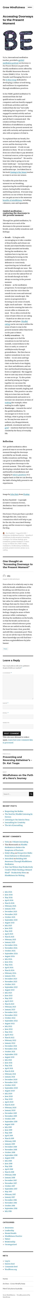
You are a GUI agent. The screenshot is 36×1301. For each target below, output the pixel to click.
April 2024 (9, 968)
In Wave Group (11, 80)
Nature (7, 1239)
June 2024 (9, 962)
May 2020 (9, 1099)
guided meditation (17, 541)
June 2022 (8, 1029)
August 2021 (9, 1057)
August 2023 (9, 990)
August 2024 (10, 956)
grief (7, 428)
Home (5, 1279)
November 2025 (11, 914)
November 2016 (11, 1203)
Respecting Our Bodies (14, 811)
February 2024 (10, 973)
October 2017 (10, 1186)
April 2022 (9, 1035)
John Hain (14, 494)
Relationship (10, 1242)
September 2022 (11, 1021)
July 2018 (8, 1161)
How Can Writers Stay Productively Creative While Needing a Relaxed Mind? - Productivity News (19, 870)
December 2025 (11, 912)
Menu (30, 7)
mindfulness (25, 546)
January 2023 (10, 1010)
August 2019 (9, 1124)
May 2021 (8, 1066)
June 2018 (8, 1164)
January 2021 (10, 1077)
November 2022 (11, 1015)
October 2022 (10, 1018)
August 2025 (9, 923)
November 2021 (11, 1049)
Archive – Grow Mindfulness (14, 1284)
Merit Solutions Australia (12, 1289)
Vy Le (27, 548)
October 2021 (10, 1052)
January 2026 (10, 909)
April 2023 (9, 1001)
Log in (7, 1261)
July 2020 (8, 1094)
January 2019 (10, 1144)
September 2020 (11, 1088)
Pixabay (26, 494)
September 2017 (11, 1189)
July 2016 (8, 1211)
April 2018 (9, 1169)
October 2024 (10, 951)
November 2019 (11, 1116)
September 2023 (11, 987)
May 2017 (8, 1192)
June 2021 (8, 1063)
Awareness (6, 535)
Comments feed (11, 1267)
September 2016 (11, 1208)
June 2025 (8, 928)
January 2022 (10, 1043)
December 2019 (11, 1113)
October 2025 (10, 917)
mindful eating (15, 546)
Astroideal (9, 859)
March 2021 (9, 1071)
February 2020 (10, 1108)
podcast (5, 548)
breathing (26, 537)
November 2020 (11, 1082)
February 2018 (10, 1175)
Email (5, 713)
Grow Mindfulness (14, 7)
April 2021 (9, 1068)
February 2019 (10, 1141)
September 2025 (11, 920)
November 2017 (11, 1183)
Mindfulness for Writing (14, 875)
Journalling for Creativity (15, 822)
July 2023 (8, 993)
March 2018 (9, 1172)
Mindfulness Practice (17, 535)
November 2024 (11, 948)
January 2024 (10, 976)
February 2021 (10, 1074)
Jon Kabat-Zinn (12, 543)
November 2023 (11, 982)
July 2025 (8, 926)
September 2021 (11, 1054)
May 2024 (8, 965)
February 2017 (10, 1194)
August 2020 (10, 1091)
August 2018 (9, 1158)
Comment (7, 673)
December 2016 (11, 1200)
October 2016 (10, 1206)
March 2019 (9, 1138)
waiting (8, 403)
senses (22, 548)
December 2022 (11, 1012)
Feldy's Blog (9, 853)
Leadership (9, 1230)
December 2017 (11, 1180)
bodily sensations (16, 537)
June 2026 (9, 895)
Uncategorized (11, 1244)
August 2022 (10, 1024)
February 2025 (10, 940)
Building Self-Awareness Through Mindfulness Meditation (18, 861)
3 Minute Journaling (20, 842)
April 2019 (9, 1136)
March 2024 (9, 970)
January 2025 (10, 942)
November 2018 (11, 1150)
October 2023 (10, 984)
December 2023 (11, 979)
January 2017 (10, 1197)
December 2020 (11, 1080)
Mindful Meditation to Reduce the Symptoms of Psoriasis (16, 847)
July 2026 (8, 892)
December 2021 (11, 1046)
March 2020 (9, 1105)
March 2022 (9, 1038)
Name (5, 703)
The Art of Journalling (14, 825)
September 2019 (11, 1122)
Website (6, 722)
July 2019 (8, 1127)
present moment (14, 548)
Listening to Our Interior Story (17, 820)
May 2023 (8, 998)
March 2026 (9, 903)
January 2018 (10, 1178)
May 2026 (8, 898)
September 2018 (11, 1155)
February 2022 (10, 1040)
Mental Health (10, 1233)
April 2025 (9, 934)
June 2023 (8, 996)
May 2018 (8, 1166)
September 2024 (11, 954)
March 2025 (9, 937)
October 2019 (10, 1119)
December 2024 (11, 945)
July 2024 (8, 959)
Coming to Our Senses (18, 172)
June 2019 (8, 1130)
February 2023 (10, 1007)
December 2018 (11, 1147)
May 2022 (8, 1032)
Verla (7, 842)
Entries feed (9, 1264)
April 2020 (9, 1102)
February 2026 (10, 906)
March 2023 (9, 1004)
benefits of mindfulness (12, 200)
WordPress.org (11, 1269)
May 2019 (8, 1133)
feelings (20, 539)
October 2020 (10, 1085)
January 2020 (10, 1110)
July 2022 (8, 1026)
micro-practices (19, 475)
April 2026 (9, 900)
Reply (5, 649)
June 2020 (9, 1096)
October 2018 (10, 1152)
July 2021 (8, 1060)
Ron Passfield (10, 533)
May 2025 (8, 931)
